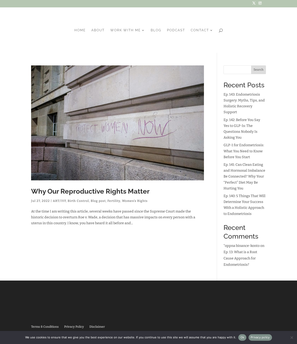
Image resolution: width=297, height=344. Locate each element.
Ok (242, 337)
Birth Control (78, 201)
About (98, 30)
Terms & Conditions (45, 327)
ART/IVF (59, 201)
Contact (200, 30)
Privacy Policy (74, 327)
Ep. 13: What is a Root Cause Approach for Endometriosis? (240, 258)
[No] (291, 337)
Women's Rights (135, 201)
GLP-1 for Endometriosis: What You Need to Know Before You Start (244, 151)
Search (259, 69)
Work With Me (125, 30)
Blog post (98, 201)
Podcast (176, 30)
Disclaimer (97, 327)
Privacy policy (260, 337)
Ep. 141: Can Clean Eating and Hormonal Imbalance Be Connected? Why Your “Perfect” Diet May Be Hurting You (244, 176)
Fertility (113, 201)
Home (80, 30)
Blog (156, 30)
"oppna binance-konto (242, 246)
